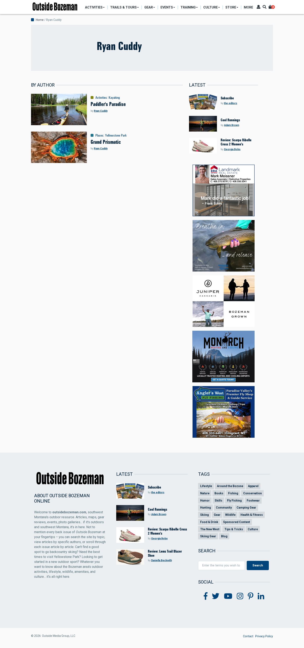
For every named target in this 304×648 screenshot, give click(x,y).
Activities (101, 97)
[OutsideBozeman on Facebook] (206, 596)
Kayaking (114, 97)
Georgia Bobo (232, 149)
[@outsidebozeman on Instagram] (240, 596)
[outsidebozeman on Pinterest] (250, 596)
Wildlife (230, 514)
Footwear (253, 500)
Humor (205, 500)
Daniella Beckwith (161, 560)
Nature (204, 493)
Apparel (253, 486)
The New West (209, 529)
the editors (230, 103)
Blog (224, 536)
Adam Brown (231, 125)
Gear (217, 514)
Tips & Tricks (233, 529)
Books (218, 493)
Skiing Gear (208, 536)
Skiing (204, 514)
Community (224, 507)
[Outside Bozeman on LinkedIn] (261, 596)
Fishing (233, 493)
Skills (218, 500)
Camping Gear (246, 507)
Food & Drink (209, 522)
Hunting (205, 507)
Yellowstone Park (116, 135)
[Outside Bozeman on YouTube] (228, 596)
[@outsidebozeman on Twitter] (215, 596)
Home (40, 19)
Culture (253, 529)
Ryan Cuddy (101, 110)
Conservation (252, 493)
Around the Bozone (230, 486)
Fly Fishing (234, 500)
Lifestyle (206, 486)
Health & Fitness (252, 514)
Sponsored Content (236, 522)
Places (99, 135)
